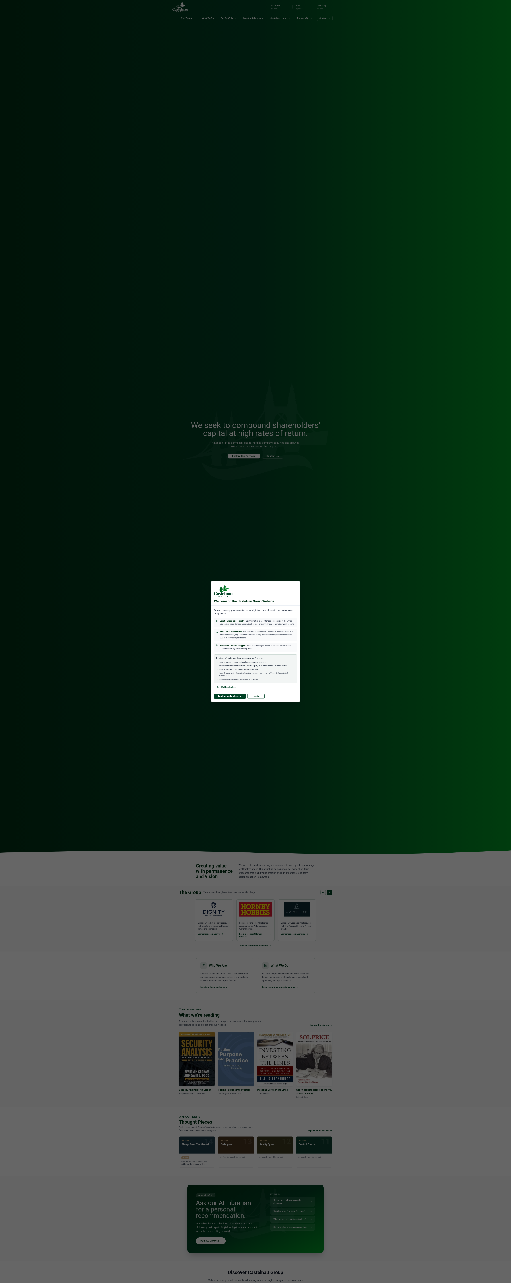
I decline (256, 696)
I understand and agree (230, 696)
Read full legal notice (226, 687)
